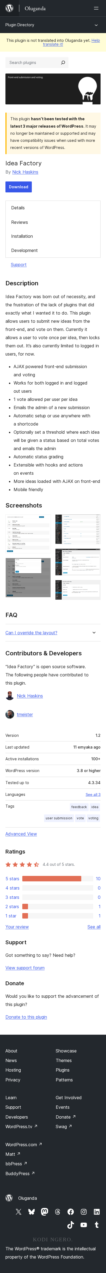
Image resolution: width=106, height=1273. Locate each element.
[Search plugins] (63, 62)
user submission (59, 818)
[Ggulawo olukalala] (97, 8)
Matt (13, 1154)
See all (94, 926)
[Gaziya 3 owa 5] (93, 521)
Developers (16, 1117)
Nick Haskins (25, 172)
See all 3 (93, 794)
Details (18, 207)
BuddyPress (20, 1173)
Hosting (13, 1070)
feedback (79, 807)
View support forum (25, 967)
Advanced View (21, 834)
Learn (11, 1097)
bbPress (16, 1163)
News (11, 1060)
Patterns (64, 1080)
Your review (17, 926)
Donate (66, 1117)
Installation (22, 236)
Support (19, 264)
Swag (64, 1126)
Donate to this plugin (26, 1017)
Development (24, 250)
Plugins (63, 1070)
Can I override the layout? (31, 632)
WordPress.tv (21, 1126)
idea (94, 807)
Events (63, 1107)
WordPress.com (23, 1144)
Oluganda (27, 1198)
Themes (64, 1060)
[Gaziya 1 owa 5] (43, 521)
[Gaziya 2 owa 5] (43, 565)
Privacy (12, 1080)
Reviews (19, 222)
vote (80, 818)
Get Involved (69, 1097)
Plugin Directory (19, 24)
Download (18, 186)
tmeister (25, 714)
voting (93, 818)
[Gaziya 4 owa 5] (93, 556)
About (11, 1051)
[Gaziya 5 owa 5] (93, 587)
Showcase (66, 1051)
